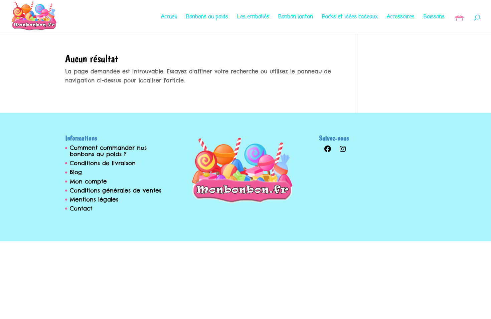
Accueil (169, 18)
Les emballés (253, 18)
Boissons (434, 18)
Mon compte (88, 181)
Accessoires (401, 18)
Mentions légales (94, 199)
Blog (76, 172)
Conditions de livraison (103, 163)
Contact (81, 208)
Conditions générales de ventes (115, 190)
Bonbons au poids (207, 18)
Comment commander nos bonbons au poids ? (108, 151)
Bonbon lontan (295, 18)
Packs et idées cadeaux (350, 18)
